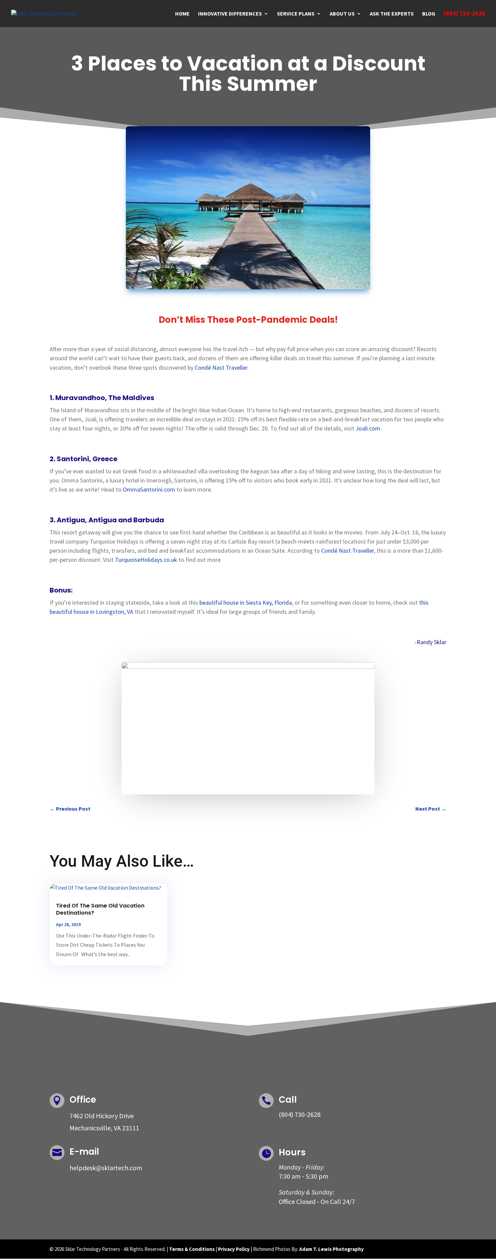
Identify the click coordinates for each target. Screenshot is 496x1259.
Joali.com (368, 428)
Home (182, 14)
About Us (342, 14)
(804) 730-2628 (464, 14)
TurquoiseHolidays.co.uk (146, 559)
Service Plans (295, 14)
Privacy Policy (234, 1249)
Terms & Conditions (192, 1249)
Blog (428, 14)
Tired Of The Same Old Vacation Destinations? (100, 909)
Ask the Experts (392, 14)
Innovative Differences (230, 14)
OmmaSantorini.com (149, 489)
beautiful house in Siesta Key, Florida (245, 602)
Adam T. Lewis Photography (331, 1249)
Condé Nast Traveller (221, 367)
